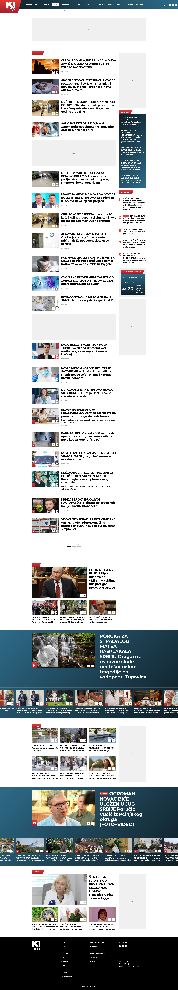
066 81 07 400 (125, 961)
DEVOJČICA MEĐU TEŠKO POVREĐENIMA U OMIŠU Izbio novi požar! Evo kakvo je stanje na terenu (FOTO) (88, 858)
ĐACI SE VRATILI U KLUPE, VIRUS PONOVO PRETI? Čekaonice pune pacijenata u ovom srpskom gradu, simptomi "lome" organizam (85, 177)
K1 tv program (149, 11)
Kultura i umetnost (136, 4)
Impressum (94, 946)
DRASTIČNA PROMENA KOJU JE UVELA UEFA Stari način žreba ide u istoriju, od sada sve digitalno (118, 710)
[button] (124, 277)
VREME (46, 4)
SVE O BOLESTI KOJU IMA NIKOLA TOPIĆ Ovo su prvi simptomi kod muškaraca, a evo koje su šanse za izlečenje (84, 349)
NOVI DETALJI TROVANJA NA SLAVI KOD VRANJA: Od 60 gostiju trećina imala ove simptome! (88, 456)
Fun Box (120, 4)
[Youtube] (176, 5)
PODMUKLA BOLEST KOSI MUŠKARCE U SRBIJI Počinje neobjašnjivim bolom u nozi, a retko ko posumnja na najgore (88, 261)
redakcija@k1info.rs (128, 964)
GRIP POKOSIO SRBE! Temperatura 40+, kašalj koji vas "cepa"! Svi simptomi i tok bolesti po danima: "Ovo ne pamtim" (88, 217)
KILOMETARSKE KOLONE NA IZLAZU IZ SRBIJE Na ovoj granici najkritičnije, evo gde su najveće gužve (118, 858)
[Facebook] (170, 5)
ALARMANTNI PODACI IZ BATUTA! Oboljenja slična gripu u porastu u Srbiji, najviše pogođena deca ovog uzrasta (85, 239)
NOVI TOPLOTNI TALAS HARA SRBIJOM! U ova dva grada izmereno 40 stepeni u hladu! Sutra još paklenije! (102, 775)
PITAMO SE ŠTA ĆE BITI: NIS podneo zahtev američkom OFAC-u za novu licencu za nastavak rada (134, 243)
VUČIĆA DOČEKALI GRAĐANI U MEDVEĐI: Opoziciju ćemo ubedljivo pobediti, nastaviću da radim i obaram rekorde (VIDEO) (134, 203)
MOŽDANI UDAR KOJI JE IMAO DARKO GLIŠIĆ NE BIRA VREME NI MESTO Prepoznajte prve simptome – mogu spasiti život (87, 477)
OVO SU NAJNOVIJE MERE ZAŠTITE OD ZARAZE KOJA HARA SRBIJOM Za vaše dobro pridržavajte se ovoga (87, 280)
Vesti (37, 4)
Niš (132, 277)
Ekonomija (77, 4)
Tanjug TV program (97, 954)
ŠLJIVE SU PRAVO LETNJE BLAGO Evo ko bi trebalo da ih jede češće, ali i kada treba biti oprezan (45, 926)
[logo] (45, 961)
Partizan (117, 11)
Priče (110, 4)
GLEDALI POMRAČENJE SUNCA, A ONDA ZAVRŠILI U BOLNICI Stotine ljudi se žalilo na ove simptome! (88, 64)
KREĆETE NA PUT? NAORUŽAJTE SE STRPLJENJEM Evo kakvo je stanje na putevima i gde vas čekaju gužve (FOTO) (30, 858)
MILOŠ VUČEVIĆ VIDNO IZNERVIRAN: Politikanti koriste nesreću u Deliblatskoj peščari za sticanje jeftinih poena (131, 165)
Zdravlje (66, 4)
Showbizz (99, 4)
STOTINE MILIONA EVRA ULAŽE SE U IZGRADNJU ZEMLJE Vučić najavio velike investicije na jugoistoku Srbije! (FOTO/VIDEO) (148, 858)
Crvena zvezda (103, 11)
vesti (47, 11)
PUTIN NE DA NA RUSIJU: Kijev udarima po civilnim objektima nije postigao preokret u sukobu (131, 121)
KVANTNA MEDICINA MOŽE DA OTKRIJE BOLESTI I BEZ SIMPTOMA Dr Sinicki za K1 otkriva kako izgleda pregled (88, 198)
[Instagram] (173, 5)
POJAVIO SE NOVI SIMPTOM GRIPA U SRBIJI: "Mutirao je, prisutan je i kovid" (87, 299)
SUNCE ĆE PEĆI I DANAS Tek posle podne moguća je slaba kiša (134, 231)
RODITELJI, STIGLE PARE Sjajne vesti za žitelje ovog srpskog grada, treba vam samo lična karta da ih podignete (59, 710)
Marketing (94, 957)
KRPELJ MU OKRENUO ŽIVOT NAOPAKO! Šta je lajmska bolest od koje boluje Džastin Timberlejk (88, 503)
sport (137, 11)
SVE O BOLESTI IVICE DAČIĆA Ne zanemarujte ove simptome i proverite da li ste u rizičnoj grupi (87, 127)
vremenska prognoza (32, 11)
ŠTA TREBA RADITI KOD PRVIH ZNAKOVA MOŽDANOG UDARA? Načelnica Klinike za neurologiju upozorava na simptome (101, 887)
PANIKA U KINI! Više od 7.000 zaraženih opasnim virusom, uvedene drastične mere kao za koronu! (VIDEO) (87, 436)
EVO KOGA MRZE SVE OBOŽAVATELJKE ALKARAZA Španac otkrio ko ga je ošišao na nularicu (88, 710)
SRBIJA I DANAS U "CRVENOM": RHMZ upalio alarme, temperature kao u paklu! (44, 775)
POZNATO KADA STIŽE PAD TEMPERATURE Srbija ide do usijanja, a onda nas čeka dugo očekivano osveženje (73, 748)
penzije (127, 11)
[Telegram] (57, 72)
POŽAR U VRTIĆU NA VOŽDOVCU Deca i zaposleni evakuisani (148, 709)
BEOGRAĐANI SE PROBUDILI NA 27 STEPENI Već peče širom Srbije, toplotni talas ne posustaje (102, 748)
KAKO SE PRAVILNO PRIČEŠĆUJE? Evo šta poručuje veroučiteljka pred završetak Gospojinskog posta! (29, 710)
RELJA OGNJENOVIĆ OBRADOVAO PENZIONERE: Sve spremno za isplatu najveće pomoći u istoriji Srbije (134, 258)
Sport (88, 4)
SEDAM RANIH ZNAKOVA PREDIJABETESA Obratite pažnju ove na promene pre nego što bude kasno (88, 413)
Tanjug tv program (166, 11)
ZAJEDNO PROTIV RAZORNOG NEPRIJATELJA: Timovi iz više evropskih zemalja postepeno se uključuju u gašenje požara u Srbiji (131, 136)
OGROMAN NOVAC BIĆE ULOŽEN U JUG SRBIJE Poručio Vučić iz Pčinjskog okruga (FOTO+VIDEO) (132, 179)
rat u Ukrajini (88, 11)
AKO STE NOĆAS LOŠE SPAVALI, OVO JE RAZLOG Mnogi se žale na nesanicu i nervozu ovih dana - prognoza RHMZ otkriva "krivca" (88, 85)
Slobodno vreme (67, 969)
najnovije (28, 4)
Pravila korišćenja (97, 942)
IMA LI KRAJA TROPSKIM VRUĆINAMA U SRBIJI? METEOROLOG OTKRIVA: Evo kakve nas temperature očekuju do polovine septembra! (73, 775)
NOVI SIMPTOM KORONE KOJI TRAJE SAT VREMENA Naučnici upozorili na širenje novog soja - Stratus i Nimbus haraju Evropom (86, 373)
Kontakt (93, 961)
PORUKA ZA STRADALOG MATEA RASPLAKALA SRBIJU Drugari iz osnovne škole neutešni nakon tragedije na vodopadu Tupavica (123, 656)
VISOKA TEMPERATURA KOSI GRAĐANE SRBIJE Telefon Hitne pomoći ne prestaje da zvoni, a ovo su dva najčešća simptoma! (88, 524)
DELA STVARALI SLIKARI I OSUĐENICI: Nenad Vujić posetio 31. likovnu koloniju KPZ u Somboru (132, 151)
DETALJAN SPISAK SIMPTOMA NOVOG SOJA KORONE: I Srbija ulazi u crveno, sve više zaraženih (87, 393)
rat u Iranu (75, 11)
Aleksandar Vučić (59, 11)
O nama (92, 950)
